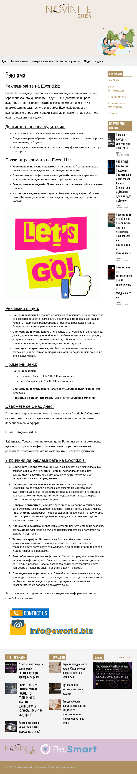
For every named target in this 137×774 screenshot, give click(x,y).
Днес (5, 61)
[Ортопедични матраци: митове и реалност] (55, 688)
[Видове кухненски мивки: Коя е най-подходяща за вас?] (11, 726)
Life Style (113, 80)
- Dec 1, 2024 (122, 304)
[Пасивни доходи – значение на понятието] (111, 140)
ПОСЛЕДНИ (58, 657)
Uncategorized (117, 96)
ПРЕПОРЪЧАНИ (16, 657)
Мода (87, 61)
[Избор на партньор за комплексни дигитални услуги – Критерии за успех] (11, 667)
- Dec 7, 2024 (122, 260)
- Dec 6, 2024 (122, 208)
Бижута (112, 113)
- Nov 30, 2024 (122, 155)
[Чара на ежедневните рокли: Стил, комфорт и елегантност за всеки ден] (55, 667)
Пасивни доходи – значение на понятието (123, 141)
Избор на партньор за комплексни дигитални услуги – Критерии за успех (31, 670)
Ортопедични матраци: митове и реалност (72, 689)
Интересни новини (42, 61)
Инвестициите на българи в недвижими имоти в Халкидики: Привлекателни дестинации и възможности (123, 233)
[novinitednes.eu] (68, 12)
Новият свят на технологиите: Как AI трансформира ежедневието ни (124, 282)
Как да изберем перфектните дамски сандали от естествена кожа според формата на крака (74, 712)
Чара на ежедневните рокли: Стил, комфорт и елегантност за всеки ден (74, 670)
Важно (98, 657)
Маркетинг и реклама (68, 61)
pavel (118, 153)
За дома (98, 61)
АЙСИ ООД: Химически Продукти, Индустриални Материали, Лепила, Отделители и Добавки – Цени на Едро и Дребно (123, 181)
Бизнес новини (19, 61)
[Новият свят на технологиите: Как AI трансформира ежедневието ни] (111, 272)
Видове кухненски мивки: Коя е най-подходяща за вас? (29, 727)
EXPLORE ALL (124, 126)
